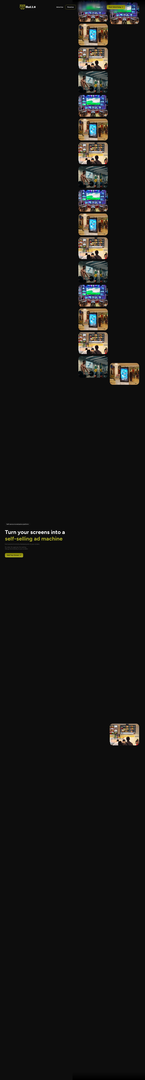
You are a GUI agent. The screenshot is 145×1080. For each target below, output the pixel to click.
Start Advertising (115, 7)
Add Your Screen (13, 555)
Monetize (70, 7)
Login (99, 7)
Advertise (59, 7)
